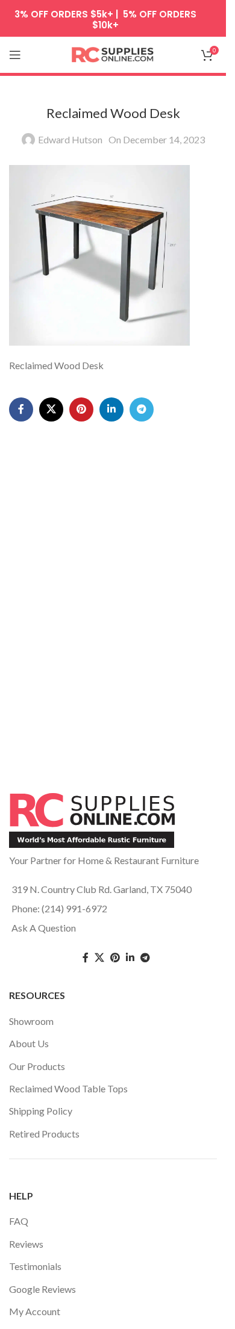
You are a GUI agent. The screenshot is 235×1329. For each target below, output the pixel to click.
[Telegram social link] (142, 409)
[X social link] (51, 409)
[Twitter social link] (99, 957)
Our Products (37, 1066)
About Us (29, 1043)
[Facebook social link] (21, 409)
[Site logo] (113, 53)
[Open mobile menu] (15, 55)
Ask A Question (43, 927)
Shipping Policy (40, 1110)
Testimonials (35, 1266)
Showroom (31, 1021)
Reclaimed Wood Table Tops (68, 1088)
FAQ (18, 1221)
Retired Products (44, 1133)
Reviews (26, 1244)
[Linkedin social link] (111, 409)
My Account (34, 1311)
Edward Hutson (70, 139)
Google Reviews (42, 1289)
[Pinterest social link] (81, 409)
